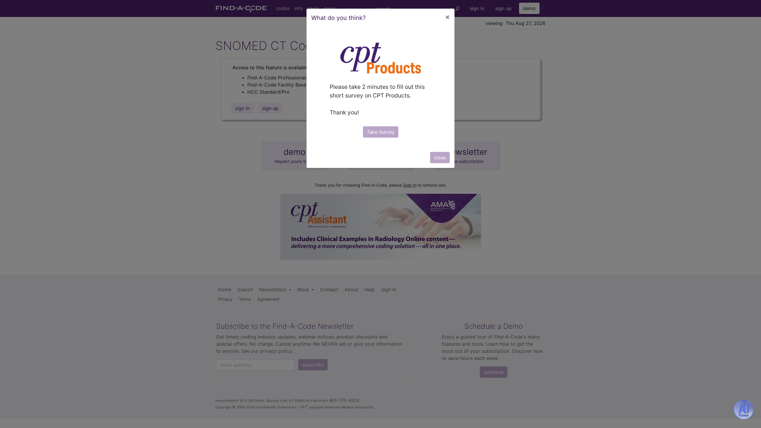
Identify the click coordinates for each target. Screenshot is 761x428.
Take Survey (380, 132)
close (440, 157)
